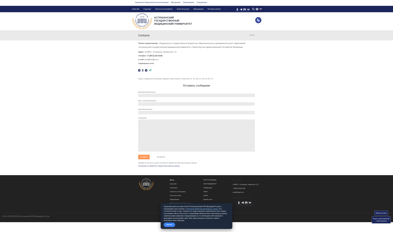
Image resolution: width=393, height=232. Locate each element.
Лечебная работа (214, 9)
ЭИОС (205, 191)
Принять (169, 225)
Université (135, 9)
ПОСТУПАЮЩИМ (209, 180)
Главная (251, 35)
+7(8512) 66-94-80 (239, 188)
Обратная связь (381, 213)
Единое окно (207, 199)
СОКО (205, 195)
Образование (198, 9)
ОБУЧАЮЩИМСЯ (209, 184)
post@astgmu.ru (238, 192)
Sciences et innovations (164, 9)
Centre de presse (183, 9)
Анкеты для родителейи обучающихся (381, 220)
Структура (147, 9)
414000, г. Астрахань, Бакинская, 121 (246, 184)
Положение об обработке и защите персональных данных (159, 166)
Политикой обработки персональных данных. (202, 209)
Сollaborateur (207, 188)
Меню (172, 180)
